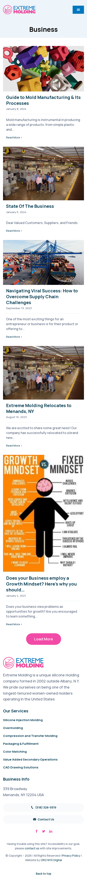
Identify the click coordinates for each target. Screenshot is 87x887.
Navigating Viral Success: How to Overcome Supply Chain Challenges (42, 297)
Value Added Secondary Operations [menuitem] (30, 759)
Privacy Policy (71, 855)
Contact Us (45, 819)
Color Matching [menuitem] (15, 751)
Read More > (14, 137)
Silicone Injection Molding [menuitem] (23, 720)
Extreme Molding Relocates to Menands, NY (38, 408)
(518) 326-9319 (45, 807)
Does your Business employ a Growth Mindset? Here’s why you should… (41, 584)
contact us (32, 848)
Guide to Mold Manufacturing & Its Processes (43, 100)
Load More (43, 639)
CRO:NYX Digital (51, 860)
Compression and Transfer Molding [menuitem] (30, 736)
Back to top (43, 873)
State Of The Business (30, 206)
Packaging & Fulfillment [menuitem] (21, 744)
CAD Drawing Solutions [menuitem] (20, 767)
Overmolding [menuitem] (13, 728)
